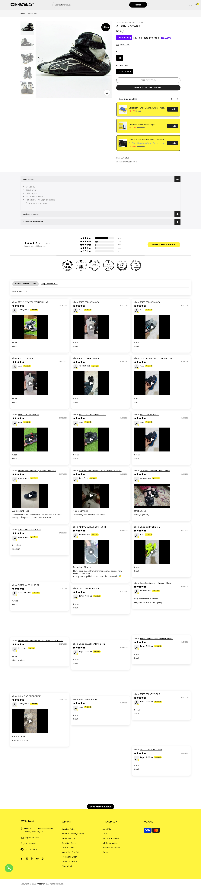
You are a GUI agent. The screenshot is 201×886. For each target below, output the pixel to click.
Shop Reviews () (49, 283)
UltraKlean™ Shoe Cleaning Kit (142, 124)
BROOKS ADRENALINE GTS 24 (92, 644)
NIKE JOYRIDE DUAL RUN (29, 529)
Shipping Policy (68, 829)
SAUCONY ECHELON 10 (28, 585)
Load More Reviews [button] (100, 806)
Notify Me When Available (148, 87)
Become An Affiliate (111, 847)
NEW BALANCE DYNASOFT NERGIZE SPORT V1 (100, 470)
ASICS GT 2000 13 (26, 358)
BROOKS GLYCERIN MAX (151, 749)
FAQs (105, 833)
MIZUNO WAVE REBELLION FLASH (33, 302)
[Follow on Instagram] (27, 858)
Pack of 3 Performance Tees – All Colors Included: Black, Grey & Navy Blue (147, 139)
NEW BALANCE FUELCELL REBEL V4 (156, 358)
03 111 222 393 (32, 849)
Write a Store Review (163, 244)
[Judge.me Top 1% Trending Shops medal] (135, 265)
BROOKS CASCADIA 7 (149, 414)
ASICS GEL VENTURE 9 (150, 694)
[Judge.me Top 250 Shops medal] (122, 265)
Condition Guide (69, 843)
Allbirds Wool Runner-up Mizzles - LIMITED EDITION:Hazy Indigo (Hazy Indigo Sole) (34, 472)
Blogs (105, 852)
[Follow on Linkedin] (32, 858)
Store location (68, 847)
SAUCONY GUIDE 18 (88, 699)
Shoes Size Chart (69, 838)
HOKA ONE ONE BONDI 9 (29, 696)
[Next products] (177, 99)
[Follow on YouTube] (37, 858)
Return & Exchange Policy (73, 833)
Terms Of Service (69, 861)
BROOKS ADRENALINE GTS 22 (92, 414)
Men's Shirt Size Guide (71, 852)
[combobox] (91, 5)
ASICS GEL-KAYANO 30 (89, 302)
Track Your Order (69, 856)
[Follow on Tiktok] (42, 858)
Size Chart (125, 44)
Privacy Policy (68, 866)
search (138, 5)
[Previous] (40, 59)
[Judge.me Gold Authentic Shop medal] (94, 265)
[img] (37, 243)
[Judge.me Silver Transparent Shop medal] (108, 265)
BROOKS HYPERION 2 (150, 527)
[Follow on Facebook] (22, 858)
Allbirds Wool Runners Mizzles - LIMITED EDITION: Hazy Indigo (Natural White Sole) (37, 642)
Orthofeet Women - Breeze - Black (155, 583)
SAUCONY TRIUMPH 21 (28, 414)
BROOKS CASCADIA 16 (89, 588)
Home (23, 14)
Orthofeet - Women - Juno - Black (155, 470)
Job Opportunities (110, 843)
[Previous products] (171, 99)
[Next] (107, 59)
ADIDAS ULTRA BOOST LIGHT (92, 527)
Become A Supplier (111, 838)
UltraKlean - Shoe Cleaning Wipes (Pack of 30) (147, 107)
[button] (85, 238)
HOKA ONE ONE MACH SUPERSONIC (156, 638)
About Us (107, 829)
